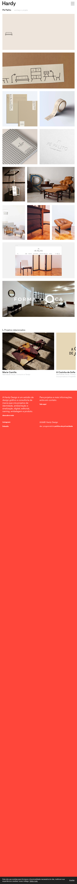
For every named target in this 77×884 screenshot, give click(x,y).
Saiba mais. (34, 881)
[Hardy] (9, 3)
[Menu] (72, 3)
